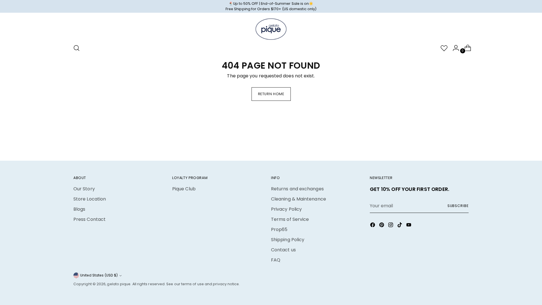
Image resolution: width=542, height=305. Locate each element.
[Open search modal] (76, 48)
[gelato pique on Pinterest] (382, 226)
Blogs (79, 209)
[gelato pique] (271, 29)
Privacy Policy (286, 209)
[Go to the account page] (453, 48)
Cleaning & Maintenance (298, 199)
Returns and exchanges (297, 189)
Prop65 (279, 229)
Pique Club (184, 189)
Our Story (84, 189)
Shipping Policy (287, 239)
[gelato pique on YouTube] (409, 226)
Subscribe (458, 205)
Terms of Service (290, 219)
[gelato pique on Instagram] (391, 226)
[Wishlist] (441, 48)
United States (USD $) (99, 275)
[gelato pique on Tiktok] (400, 226)
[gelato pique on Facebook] (373, 226)
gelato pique (118, 284)
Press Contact (89, 219)
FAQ (275, 260)
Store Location (89, 199)
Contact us (283, 250)
